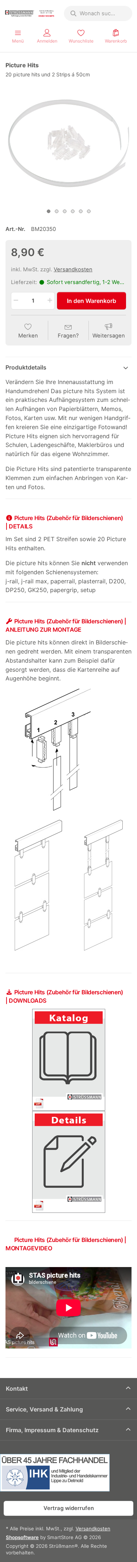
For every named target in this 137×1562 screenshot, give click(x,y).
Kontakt (17, 1388)
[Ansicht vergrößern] (68, 142)
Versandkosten (73, 269)
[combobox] (98, 13)
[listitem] (68, 142)
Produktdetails (25, 367)
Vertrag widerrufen (68, 1508)
